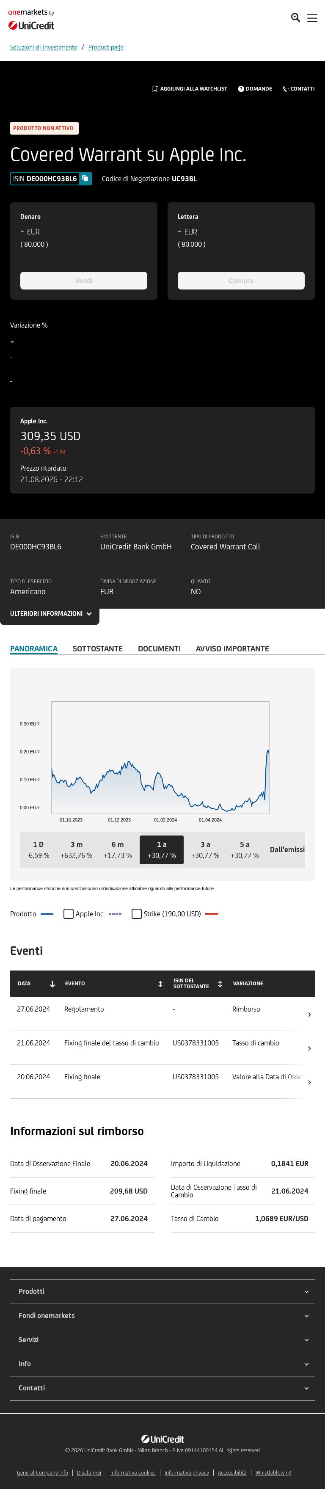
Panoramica (34, 648)
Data (24, 983)
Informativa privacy (187, 1473)
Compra (241, 280)
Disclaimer (89, 1473)
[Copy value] (85, 178)
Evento (75, 983)
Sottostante (98, 648)
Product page (106, 47)
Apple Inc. (33, 421)
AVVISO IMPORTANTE (232, 648)
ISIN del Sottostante (191, 983)
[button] (38, 849)
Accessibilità (232, 1473)
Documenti (159, 648)
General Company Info (42, 1473)
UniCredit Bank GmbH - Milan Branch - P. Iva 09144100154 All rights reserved (172, 1450)
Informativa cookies (133, 1473)
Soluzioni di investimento (43, 47)
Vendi (83, 280)
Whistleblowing (274, 1473)
